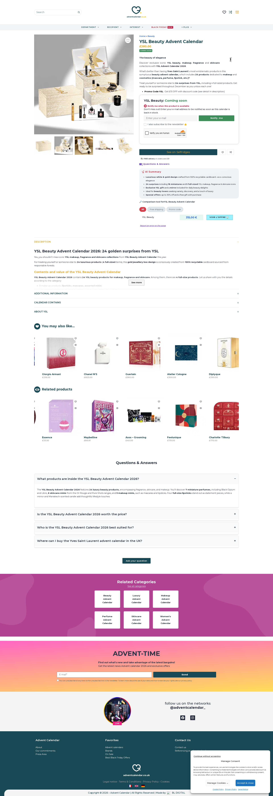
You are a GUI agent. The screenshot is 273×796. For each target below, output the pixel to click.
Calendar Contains (47, 302)
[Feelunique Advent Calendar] (179, 416)
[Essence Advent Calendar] (54, 416)
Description (42, 241)
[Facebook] (182, 717)
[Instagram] (192, 717)
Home (142, 36)
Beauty (151, 36)
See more (136, 282)
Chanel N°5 (83, 374)
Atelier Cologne (169, 374)
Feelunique (167, 437)
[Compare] (230, 12)
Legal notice (110, 781)
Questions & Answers (156, 164)
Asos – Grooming (128, 437)
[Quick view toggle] (68, 345)
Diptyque (207, 374)
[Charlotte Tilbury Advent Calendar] (221, 416)
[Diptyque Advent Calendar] (221, 353)
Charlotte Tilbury (212, 437)
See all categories (137, 586)
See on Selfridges (178, 152)
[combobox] (55, 12)
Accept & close (245, 783)
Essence (40, 437)
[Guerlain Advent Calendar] (137, 353)
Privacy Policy (231, 789)
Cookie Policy (218, 789)
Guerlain (123, 374)
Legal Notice (243, 789)
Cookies (165, 781)
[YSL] (231, 59)
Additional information (51, 293)
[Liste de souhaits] (224, 12)
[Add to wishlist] (222, 152)
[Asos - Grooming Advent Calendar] (137, 416)
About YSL (41, 311)
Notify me (216, 118)
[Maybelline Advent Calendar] (96, 416)
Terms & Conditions (130, 781)
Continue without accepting (207, 756)
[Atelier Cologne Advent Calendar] (179, 353)
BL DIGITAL (178, 792)
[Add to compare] (230, 152)
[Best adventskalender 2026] (143, 785)
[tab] (142, 209)
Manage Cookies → (217, 783)
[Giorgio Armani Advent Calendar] (54, 353)
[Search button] (79, 12)
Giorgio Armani (44, 374)
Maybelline (83, 437)
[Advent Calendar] (137, 785)
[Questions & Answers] (141, 164)
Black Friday (161, 27)
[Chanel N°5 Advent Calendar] (96, 353)
